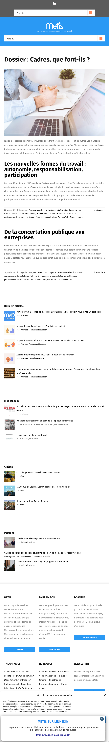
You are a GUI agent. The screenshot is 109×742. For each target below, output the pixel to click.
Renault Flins (34, 217)
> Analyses (52, 671)
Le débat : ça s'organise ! (47, 210)
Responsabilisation (48, 217)
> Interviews (64, 671)
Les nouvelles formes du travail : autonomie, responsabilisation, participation (45, 169)
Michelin (72, 213)
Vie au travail (31, 542)
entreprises (41, 276)
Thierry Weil (63, 217)
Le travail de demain (66, 210)
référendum (41, 279)
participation (9, 217)
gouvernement (10, 279)
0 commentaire (76, 217)
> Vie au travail (11, 671)
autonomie (26, 213)
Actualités (25, 316)
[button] (104, 695)
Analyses (32, 210)
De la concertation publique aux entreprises (44, 234)
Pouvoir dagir (22, 217)
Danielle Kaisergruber (26, 276)
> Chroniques (58, 676)
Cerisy (33, 213)
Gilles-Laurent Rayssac (67, 276)
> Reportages (45, 676)
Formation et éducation (38, 330)
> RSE (17, 688)
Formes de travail (44, 213)
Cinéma (21, 476)
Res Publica (52, 279)
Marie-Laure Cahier (60, 213)
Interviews (38, 557)
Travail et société (65, 272)
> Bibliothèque (54, 680)
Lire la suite (98, 210)
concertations (10, 276)
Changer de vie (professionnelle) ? (19, 557)
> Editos (43, 671)
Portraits (21, 542)
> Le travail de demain (22, 676)
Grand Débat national (26, 279)
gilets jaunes (51, 276)
